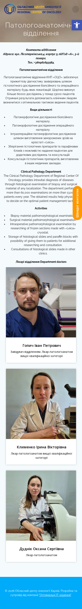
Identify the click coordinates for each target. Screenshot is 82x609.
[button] (77, 25)
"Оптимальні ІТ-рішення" (55, 595)
